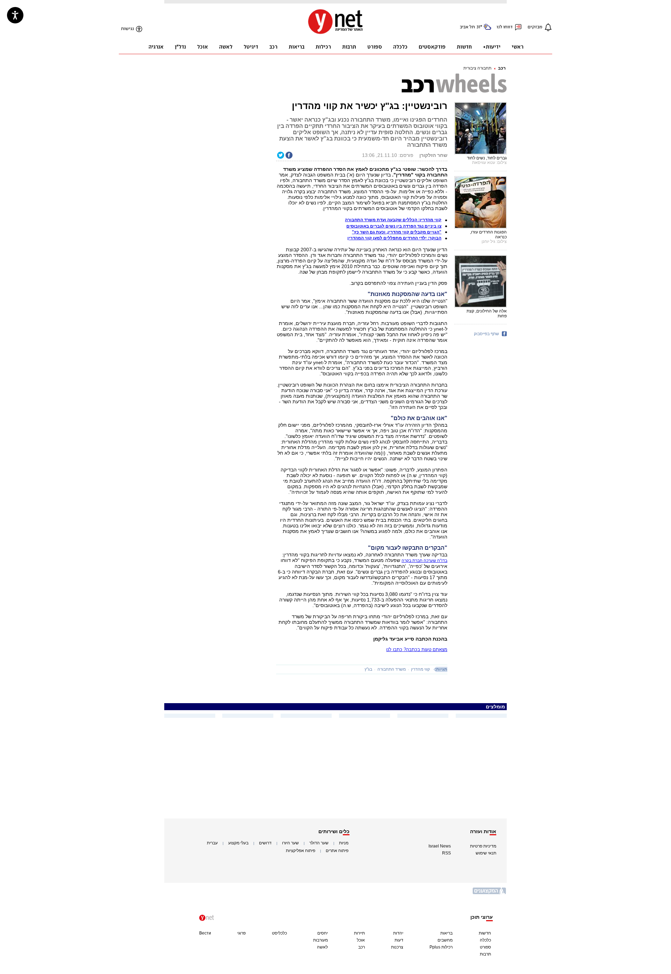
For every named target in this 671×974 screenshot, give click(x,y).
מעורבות (320, 940)
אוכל (361, 940)
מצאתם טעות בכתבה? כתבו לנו (416, 649)
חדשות (485, 933)
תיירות (359, 933)
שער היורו (290, 842)
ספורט (485, 947)
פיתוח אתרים (337, 850)
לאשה (322, 947)
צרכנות (397, 947)
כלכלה (485, 940)
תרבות (485, 954)
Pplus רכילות (441, 947)
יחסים (322, 933)
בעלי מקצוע (238, 842)
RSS (446, 853)
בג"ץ (368, 669)
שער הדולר (319, 842)
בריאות (446, 933)
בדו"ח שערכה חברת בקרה (424, 560)
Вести (205, 933)
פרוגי (241, 933)
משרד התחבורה (391, 669)
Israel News (439, 846)
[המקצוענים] (489, 893)
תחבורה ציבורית (477, 68)
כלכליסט (279, 933)
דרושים (265, 842)
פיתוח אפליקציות (300, 850)
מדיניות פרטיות (483, 846)
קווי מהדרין (420, 669)
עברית (212, 842)
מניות (343, 842)
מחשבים (445, 940)
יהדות (398, 933)
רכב (502, 68)
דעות (399, 940)
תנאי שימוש (486, 853)
